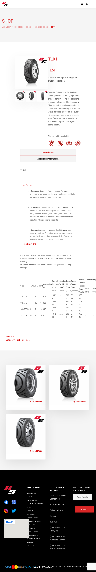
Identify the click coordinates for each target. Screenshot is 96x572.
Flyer (29, 497)
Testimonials (33, 539)
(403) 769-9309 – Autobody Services (58, 538)
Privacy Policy (34, 521)
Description (48, 152)
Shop (29, 507)
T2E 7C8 (53, 522)
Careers (31, 525)
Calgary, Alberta (56, 510)
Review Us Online (35, 504)
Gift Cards (32, 500)
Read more (37, 402)
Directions (32, 535)
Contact (31, 511)
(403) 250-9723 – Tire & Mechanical (57, 547)
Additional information (48, 159)
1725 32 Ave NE (57, 504)
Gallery (31, 546)
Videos (30, 542)
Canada (53, 516)
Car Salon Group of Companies (58, 497)
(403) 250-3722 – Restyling (57, 529)
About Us (31, 493)
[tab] (48, 152)
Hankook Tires (23, 340)
